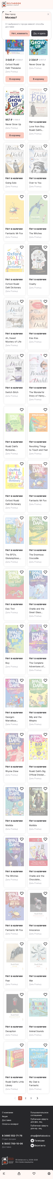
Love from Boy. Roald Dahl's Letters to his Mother (37, 128)
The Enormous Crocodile (36, 556)
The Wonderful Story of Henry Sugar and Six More (36, 394)
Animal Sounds (36, 1031)
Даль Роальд (11, 71)
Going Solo (10, 182)
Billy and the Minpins (35, 719)
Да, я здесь (39, 33)
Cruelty (32, 284)
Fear (7, 980)
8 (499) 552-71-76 (12, 1135)
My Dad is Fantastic (34, 1083)
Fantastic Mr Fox (14, 233)
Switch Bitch (11, 392)
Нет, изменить (20, 33)
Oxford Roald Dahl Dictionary (13, 286)
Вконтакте (39, 1145)
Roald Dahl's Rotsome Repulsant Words (13, 448)
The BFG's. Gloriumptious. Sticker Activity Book (13, 556)
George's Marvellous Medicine (10, 719)
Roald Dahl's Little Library (14, 1083)
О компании (7, 1112)
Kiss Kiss (33, 338)
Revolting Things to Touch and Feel (38, 448)
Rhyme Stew (11, 771)
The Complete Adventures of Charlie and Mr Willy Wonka (36, 665)
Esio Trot (10, 608)
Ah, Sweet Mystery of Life (13, 340)
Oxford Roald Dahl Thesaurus (13, 66)
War (31, 980)
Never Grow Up (37, 64)
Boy (7, 663)
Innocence (34, 930)
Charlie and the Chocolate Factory (36, 878)
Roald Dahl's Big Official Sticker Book (37, 773)
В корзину (14, 79)
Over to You (35, 182)
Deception (10, 1031)
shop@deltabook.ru (40, 1135)
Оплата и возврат (10, 1124)
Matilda (9, 825)
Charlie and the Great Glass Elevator (36, 610)
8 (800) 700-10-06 (12, 1143)
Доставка (6, 1120)
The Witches (35, 233)
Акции (5, 1116)
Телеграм (39, 1140)
